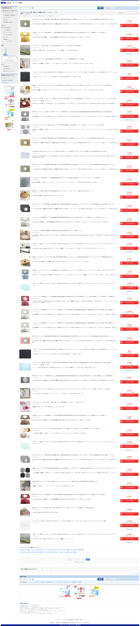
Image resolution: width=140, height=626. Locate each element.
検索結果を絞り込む (110, 7)
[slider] (2, 55)
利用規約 (58, 622)
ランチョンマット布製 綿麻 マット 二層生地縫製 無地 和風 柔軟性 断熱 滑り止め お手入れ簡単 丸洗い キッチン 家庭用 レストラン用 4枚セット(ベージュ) (70, 217)
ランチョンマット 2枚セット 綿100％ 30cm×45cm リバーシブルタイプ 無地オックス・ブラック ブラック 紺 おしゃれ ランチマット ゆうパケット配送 (69, 521)
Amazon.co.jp (7, 68)
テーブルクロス (7, 17)
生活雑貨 (5, 39)
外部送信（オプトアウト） (76, 622)
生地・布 (6, 19)
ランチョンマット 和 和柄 (36, 552)
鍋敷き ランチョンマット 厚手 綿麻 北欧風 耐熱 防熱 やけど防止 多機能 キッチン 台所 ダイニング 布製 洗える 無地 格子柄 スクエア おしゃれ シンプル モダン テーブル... (74, 468)
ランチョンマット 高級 (25, 549)
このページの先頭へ (134, 573)
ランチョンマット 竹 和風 (64, 549)
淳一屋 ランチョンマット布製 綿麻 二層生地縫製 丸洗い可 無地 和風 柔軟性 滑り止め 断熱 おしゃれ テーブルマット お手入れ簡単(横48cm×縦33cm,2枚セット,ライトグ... (74, 164)
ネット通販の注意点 (28, 612)
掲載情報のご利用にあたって (26, 606)
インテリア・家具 (7, 34)
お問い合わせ (86, 622)
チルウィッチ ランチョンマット (38, 549)
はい (42, 569)
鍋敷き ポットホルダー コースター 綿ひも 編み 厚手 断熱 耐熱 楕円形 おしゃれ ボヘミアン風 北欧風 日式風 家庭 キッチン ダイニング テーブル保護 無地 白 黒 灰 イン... (73, 257)
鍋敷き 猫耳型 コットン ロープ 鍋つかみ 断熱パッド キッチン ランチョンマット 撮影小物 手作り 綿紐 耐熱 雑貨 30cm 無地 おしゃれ (64, 481)
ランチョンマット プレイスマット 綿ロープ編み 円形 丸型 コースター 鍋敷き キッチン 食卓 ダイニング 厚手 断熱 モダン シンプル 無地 (65, 428)
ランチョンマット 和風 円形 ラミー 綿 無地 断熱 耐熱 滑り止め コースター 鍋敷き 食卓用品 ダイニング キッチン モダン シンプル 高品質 (65, 177)
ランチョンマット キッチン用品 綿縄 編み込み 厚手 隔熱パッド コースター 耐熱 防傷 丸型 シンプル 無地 (58, 59)
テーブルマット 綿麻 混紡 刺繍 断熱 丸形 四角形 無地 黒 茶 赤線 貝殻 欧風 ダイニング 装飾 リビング (57, 230)
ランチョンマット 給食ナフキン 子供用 (67, 552)
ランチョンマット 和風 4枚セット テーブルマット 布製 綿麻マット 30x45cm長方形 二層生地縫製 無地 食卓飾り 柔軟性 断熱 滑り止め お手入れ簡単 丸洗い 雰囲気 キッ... (73, 309)
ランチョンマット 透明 (25, 552)
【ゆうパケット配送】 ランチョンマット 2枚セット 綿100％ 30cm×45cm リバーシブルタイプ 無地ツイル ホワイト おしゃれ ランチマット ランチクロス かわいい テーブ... (74, 243)
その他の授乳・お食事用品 (10, 15)
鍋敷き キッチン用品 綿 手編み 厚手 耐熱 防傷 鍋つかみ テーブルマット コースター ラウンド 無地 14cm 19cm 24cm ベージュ (63, 191)
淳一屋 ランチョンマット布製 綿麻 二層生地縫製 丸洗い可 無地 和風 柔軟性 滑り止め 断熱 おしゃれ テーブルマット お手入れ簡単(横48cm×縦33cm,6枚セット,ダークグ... (74, 204)
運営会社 (52, 622)
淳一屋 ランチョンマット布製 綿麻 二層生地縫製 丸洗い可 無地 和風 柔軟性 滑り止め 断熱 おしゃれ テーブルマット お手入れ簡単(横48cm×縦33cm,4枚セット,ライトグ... (74, 19)
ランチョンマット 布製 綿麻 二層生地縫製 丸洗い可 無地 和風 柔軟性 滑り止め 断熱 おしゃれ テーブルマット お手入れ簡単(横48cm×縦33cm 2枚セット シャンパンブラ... (74, 138)
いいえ (50, 569)
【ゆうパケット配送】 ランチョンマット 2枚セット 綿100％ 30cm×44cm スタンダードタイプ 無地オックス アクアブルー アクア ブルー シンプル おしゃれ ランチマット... (74, 441)
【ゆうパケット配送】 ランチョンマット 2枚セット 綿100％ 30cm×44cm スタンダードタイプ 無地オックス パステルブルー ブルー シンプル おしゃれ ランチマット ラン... (74, 283)
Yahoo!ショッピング (8, 71)
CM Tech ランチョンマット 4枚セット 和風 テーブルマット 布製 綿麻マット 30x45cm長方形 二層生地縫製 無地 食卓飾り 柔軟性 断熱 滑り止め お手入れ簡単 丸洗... (72, 111)
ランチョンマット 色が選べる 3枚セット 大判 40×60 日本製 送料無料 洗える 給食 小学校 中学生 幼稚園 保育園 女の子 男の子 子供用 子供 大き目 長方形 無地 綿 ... (72, 362)
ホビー (5, 36)
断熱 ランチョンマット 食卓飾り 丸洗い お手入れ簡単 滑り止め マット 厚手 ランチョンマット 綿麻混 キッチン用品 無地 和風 (63, 507)
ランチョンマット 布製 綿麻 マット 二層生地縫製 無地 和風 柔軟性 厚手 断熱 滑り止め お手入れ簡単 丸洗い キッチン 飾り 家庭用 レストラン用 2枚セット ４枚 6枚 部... (73, 296)
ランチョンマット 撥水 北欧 (77, 549)
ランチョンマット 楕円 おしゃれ (51, 552)
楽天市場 (6, 66)
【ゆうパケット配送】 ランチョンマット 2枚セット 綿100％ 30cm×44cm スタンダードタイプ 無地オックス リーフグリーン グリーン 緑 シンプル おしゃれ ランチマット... (74, 534)
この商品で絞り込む (129, 53)
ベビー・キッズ (7, 32)
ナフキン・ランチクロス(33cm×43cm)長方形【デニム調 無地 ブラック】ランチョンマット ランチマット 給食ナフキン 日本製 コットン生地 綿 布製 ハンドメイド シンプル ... (75, 349)
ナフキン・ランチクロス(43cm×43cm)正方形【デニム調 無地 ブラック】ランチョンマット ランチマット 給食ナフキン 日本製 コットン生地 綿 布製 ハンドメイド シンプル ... (75, 72)
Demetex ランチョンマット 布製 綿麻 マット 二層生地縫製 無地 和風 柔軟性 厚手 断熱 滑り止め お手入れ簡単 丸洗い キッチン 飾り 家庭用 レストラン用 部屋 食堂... (72, 375)
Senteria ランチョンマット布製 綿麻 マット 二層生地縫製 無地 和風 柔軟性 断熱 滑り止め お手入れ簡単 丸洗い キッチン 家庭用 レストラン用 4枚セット (69, 32)
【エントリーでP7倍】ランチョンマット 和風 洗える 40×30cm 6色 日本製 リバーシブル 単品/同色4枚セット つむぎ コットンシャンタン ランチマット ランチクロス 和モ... (74, 98)
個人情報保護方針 (65, 622)
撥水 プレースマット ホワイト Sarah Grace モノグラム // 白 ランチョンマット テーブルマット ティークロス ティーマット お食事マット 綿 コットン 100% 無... (71, 389)
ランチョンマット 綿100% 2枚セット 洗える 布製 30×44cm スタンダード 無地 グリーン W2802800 (56, 45)
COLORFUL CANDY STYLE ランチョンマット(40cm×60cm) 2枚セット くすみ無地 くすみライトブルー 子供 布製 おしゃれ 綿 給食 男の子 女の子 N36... (69, 151)
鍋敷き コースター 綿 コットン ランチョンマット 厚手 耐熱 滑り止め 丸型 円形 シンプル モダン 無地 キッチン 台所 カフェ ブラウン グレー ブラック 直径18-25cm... (72, 85)
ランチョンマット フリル (51, 549)
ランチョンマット (8, 12)
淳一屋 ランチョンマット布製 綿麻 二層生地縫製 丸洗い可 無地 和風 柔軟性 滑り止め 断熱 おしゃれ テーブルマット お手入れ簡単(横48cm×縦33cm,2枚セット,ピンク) (73, 336)
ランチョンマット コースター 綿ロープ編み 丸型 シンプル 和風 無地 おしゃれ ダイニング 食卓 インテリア (58, 402)
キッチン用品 (7, 29)
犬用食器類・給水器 (8, 22)
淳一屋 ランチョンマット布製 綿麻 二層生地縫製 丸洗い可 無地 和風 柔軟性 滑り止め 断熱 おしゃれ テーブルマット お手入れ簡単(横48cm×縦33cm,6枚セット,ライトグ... (74, 455)
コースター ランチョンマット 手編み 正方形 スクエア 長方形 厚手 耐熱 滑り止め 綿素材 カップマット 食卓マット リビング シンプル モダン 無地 (68, 125)
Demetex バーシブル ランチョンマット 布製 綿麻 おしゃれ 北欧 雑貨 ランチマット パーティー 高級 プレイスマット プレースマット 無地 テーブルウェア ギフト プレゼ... (74, 270)
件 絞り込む (9, 60)
